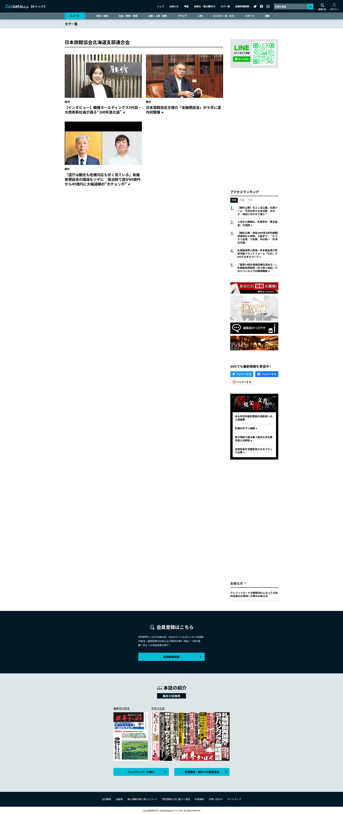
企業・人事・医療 (157, 15)
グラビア (182, 15)
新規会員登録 (171, 657)
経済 (67, 102)
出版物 (119, 799)
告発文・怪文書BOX (204, 6)
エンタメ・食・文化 (223, 15)
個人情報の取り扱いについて (142, 799)
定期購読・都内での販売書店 (202, 772)
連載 (267, 15)
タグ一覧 (225, 6)
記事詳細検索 (242, 6)
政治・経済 (102, 15)
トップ (160, 6)
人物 (200, 15)
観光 (148, 102)
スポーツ (249, 15)
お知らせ (174, 6)
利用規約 (199, 799)
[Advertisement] (144, 224)
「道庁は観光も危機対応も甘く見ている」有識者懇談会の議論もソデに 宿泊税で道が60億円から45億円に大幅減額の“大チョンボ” (102, 179)
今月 (250, 200)
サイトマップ (234, 799)
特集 (186, 6)
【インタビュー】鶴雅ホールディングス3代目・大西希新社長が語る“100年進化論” (103, 110)
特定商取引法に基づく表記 (176, 799)
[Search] (310, 6)
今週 (242, 200)
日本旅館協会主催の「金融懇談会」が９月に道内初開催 (183, 110)
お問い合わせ (216, 799)
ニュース (74, 15)
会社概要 (106, 799)
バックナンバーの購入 (141, 772)
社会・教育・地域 (128, 15)
